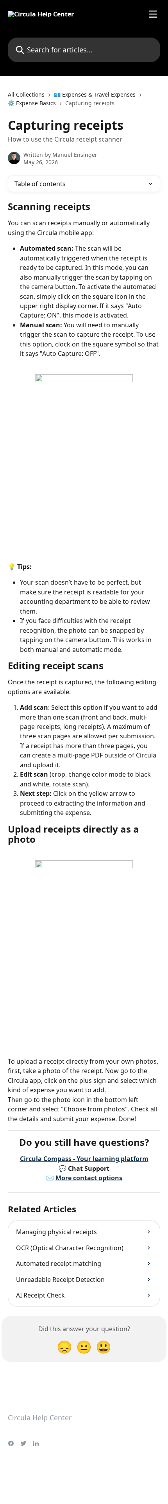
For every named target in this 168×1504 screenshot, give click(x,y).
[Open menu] (153, 14)
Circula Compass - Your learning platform (84, 1158)
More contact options (88, 1178)
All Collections (26, 94)
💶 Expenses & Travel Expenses (95, 94)
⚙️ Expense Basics (32, 103)
